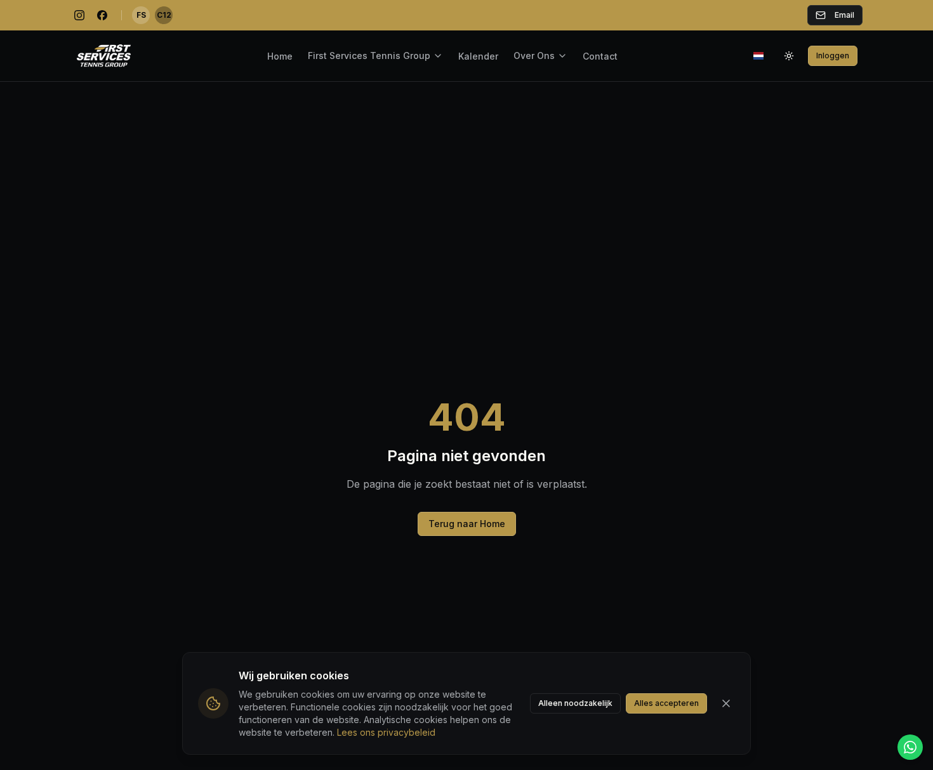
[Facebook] (102, 15)
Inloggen (832, 55)
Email (844, 15)
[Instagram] (79, 15)
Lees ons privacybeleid (386, 732)
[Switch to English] (758, 55)
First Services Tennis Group (369, 55)
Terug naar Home (466, 523)
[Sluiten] (726, 703)
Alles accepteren (666, 703)
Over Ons (534, 55)
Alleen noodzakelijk (575, 703)
